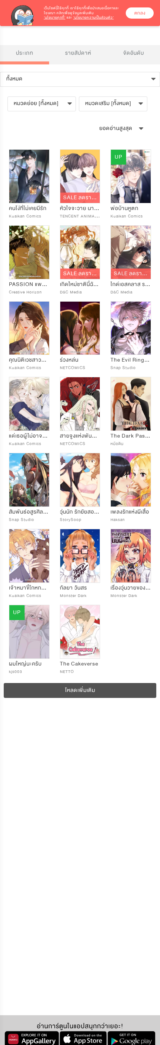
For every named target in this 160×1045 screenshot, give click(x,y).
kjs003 (15, 671)
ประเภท (24, 53)
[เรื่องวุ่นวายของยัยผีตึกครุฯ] (131, 555)
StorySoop (70, 519)
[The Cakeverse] (80, 631)
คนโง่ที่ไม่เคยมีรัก (28, 208)
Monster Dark (73, 595)
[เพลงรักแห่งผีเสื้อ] (131, 479)
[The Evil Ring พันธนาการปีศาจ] (131, 328)
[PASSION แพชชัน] (29, 252)
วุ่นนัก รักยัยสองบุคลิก (85, 512)
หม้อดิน (117, 443)
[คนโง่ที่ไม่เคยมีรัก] (29, 176)
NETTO (67, 671)
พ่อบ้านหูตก (124, 208)
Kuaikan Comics (25, 216)
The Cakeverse (79, 663)
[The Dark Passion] (131, 404)
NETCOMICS (73, 367)
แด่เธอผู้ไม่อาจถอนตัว (34, 436)
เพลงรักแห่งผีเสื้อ (130, 512)
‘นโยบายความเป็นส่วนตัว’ (93, 17)
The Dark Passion (133, 436)
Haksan (118, 519)
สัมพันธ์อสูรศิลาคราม (34, 512)
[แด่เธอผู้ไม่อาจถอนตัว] (29, 404)
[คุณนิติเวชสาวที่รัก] (29, 328)
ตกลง (139, 13)
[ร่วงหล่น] (80, 328)
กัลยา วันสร (73, 588)
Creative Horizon (25, 292)
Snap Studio (123, 367)
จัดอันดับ (133, 53)
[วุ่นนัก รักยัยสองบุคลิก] (80, 479)
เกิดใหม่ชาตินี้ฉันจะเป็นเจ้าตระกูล (97, 284)
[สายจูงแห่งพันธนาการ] (80, 404)
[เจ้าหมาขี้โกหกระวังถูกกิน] (29, 555)
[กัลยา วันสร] (80, 555)
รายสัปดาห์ (78, 53)
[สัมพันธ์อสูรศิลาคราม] (29, 479)
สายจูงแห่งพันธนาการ (85, 436)
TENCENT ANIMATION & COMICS (94, 216)
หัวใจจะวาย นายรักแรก (86, 208)
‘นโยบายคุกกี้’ (54, 17)
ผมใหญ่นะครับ (25, 663)
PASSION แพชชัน (30, 284)
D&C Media (71, 292)
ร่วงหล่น (69, 360)
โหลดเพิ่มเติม (80, 690)
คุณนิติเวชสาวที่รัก (30, 360)
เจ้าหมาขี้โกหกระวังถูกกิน (37, 588)
